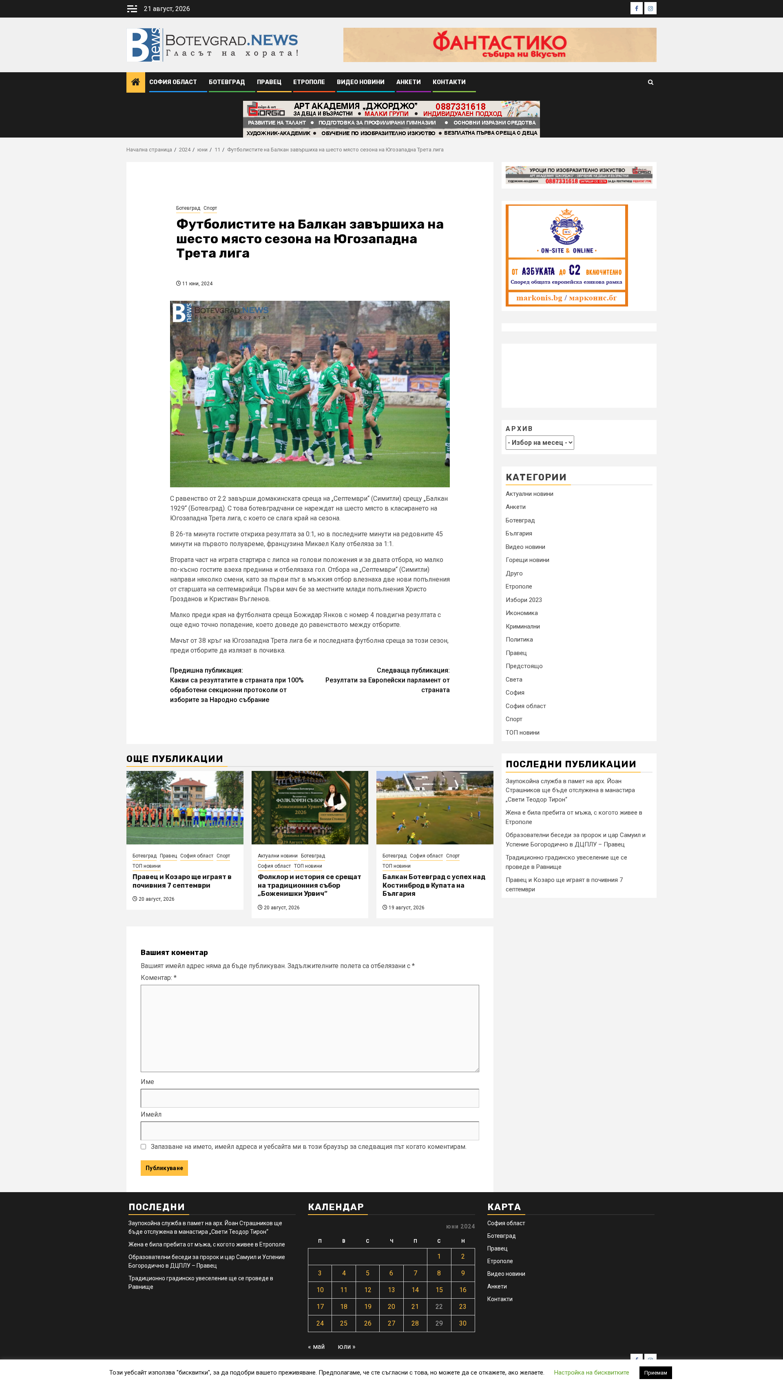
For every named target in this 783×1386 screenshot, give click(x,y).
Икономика (522, 613)
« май (316, 1346)
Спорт (210, 208)
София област (173, 82)
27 (391, 1323)
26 (368, 1323)
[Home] (135, 83)
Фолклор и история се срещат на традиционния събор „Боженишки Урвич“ (309, 885)
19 (368, 1306)
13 (391, 1290)
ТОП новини (147, 866)
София (515, 692)
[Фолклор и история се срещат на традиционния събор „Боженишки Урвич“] (310, 807)
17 (320, 1306)
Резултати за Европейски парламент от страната (387, 680)
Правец (269, 82)
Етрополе (309, 82)
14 (415, 1290)
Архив (519, 428)
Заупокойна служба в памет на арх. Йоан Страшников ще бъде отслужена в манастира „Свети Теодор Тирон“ (570, 790)
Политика (519, 639)
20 (391, 1306)
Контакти (449, 82)
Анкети (408, 82)
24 (320, 1323)
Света (514, 679)
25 (343, 1323)
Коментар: (159, 978)
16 (463, 1290)
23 (463, 1306)
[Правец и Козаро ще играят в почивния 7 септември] (184, 807)
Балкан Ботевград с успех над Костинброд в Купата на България (434, 885)
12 (368, 1290)
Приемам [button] (655, 1373)
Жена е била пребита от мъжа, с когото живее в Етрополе (206, 1244)
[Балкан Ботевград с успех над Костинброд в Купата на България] (434, 807)
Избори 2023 (524, 600)
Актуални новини (278, 856)
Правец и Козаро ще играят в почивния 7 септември (182, 881)
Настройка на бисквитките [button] (591, 1372)
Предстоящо (524, 666)
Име (147, 1082)
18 (343, 1306)
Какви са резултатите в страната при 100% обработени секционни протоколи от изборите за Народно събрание (237, 685)
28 (415, 1323)
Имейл (151, 1114)
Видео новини (361, 82)
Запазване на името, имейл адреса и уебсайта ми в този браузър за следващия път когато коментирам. (309, 1147)
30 (463, 1323)
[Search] (651, 83)
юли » (347, 1346)
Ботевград (227, 82)
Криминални (523, 626)
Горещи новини (527, 560)
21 (415, 1306)
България (519, 533)
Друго (514, 573)
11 (343, 1290)
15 (439, 1290)
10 (320, 1290)
